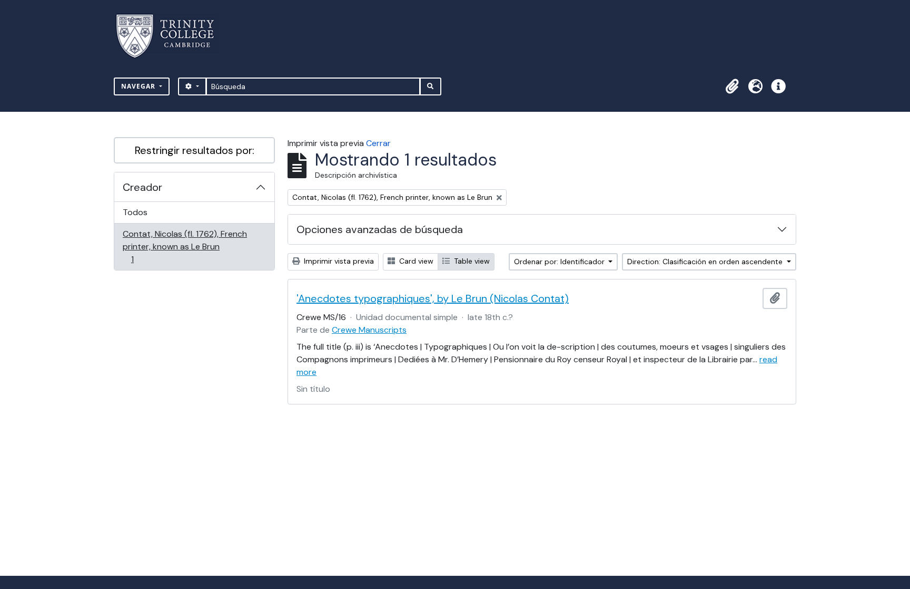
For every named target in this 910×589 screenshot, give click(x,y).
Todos (135, 212)
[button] (732, 86)
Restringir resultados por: (194, 150)
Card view (415, 261)
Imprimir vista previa (338, 261)
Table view (471, 261)
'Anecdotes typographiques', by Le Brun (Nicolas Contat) (432, 298)
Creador (142, 187)
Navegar (139, 86)
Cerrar (378, 143)
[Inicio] (171, 36)
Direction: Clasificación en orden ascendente (706, 261)
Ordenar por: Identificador (560, 261)
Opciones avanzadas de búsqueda (379, 229)
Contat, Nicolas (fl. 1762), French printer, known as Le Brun (184, 246)
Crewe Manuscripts (369, 329)
